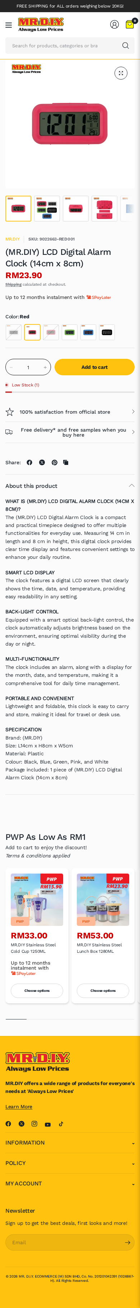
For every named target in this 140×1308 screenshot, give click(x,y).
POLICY (15, 1163)
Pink (51, 332)
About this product (31, 485)
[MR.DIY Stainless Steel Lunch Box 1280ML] (103, 900)
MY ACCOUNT (23, 1183)
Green (69, 332)
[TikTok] (64, 1123)
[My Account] (114, 24)
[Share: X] (42, 462)
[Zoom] (121, 73)
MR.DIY (12, 239)
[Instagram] (37, 1123)
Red (32, 332)
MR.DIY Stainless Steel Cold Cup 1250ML (33, 948)
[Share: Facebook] (29, 462)
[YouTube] (50, 1125)
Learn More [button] (18, 1106)
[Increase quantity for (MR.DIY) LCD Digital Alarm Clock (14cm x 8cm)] (45, 367)
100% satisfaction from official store (65, 412)
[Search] (126, 45)
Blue (88, 332)
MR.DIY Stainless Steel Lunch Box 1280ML (99, 948)
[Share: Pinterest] (54, 462)
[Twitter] (24, 1123)
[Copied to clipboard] (65, 462)
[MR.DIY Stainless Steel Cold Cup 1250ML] (37, 900)
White (13, 332)
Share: (12, 462)
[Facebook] (11, 1123)
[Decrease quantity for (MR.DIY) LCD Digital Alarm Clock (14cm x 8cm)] (11, 367)
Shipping (13, 284)
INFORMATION (25, 1142)
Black (107, 332)
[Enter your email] (127, 1242)
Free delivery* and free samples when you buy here (73, 432)
